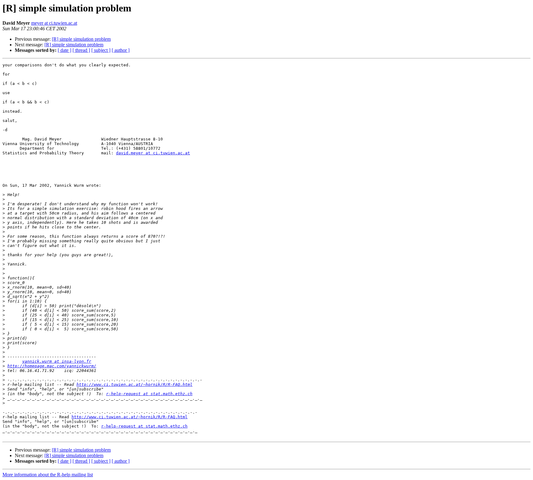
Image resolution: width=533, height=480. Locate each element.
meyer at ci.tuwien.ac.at (54, 23)
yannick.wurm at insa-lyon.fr (56, 361)
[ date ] (64, 50)
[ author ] (121, 50)
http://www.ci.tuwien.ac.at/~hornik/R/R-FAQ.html (134, 384)
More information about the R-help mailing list (47, 474)
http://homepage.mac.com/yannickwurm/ (51, 366)
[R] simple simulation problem (81, 39)
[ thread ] (81, 50)
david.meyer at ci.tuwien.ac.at (153, 153)
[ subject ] (100, 50)
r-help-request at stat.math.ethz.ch (149, 393)
